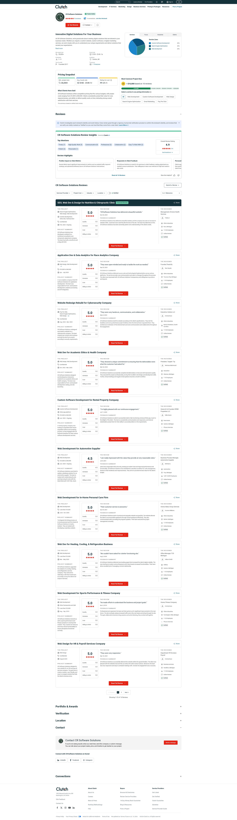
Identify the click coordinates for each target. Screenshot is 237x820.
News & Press (92, 801)
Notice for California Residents (91, 816)
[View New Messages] (162, 2)
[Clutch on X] (61, 807)
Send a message (171, 742)
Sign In (171, 2)
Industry (89, 193)
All (123, 97)
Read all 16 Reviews (118, 175)
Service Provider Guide (159, 809)
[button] (64, 193)
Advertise (155, 805)
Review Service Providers (128, 796)
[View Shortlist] (156, 2)
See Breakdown (166, 152)
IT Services (113, 7)
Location (100, 193)
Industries (160, 34)
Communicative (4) (91, 145)
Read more (59, 48)
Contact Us (59, 803)
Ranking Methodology (95, 805)
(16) (172, 148)
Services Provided (62, 193)
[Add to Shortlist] (97, 25)
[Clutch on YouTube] (69, 807)
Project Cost (77, 193)
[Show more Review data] (118, 246)
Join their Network (101, 18)
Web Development (157, 49)
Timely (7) (62, 145)
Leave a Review (137, 2)
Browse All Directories (127, 792)
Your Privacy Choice (71, 816)
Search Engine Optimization (160, 46)
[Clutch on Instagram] (65, 807)
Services (132, 34)
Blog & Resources (126, 805)
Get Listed (155, 792)
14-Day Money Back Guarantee (130, 801)
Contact (87, 25)
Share (178, 203)
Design (129, 7)
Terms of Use (105, 816)
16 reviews (77, 18)
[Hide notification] (179, 123)
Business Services (139, 7)
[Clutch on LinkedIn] (73, 807)
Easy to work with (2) (136, 145)
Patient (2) (62, 149)
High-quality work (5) (75, 145)
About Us (91, 792)
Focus (146, 34)
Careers (90, 796)
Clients (175, 34)
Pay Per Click (162, 101)
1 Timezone (96, 64)
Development (102, 7)
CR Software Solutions (74, 14)
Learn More (123, 125)
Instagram (89, 760)
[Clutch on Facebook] (57, 807)
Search (118, 2)
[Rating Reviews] (69, 18)
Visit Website (74, 25)
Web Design (170, 97)
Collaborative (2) (120, 145)
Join (179, 2)
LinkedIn (63, 760)
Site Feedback (60, 799)
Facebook (75, 760)
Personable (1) (73, 149)
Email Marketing (149, 101)
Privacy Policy (60, 816)
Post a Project (177, 7)
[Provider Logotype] (60, 17)
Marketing (121, 7)
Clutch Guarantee (157, 801)
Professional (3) (106, 145)
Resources (165, 7)
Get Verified (156, 796)
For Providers (148, 2)
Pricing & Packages (153, 7)
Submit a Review (171, 185)
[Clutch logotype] (61, 6)
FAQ (89, 809)
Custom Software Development (161, 43)
